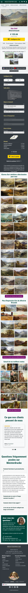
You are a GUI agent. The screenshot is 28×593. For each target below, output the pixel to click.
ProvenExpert (10, 443)
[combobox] (14, 85)
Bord (4, 82)
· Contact (3, 559)
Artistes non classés (14, 5)
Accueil (2, 5)
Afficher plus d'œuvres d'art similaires (14, 296)
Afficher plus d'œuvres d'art (14, 410)
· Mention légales (5, 560)
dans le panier (14, 156)
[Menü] (1, 1)
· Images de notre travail (19, 562)
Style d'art (7, 5)
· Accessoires (17, 564)
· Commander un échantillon (20, 565)
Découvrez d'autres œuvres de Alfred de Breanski (14, 357)
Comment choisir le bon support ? (11, 503)
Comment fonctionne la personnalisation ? (13, 470)
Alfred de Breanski (22, 5)
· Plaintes (4, 567)
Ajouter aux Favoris (20, 68)
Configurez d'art (15, 39)
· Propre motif (17, 557)
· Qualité (16, 560)
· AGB (3, 562)
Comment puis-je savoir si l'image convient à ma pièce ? (12, 497)
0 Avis (16, 70)
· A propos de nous (5, 569)
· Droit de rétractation (6, 565)
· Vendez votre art (18, 559)
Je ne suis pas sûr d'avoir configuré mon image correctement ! (13, 508)
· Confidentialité (5, 564)
